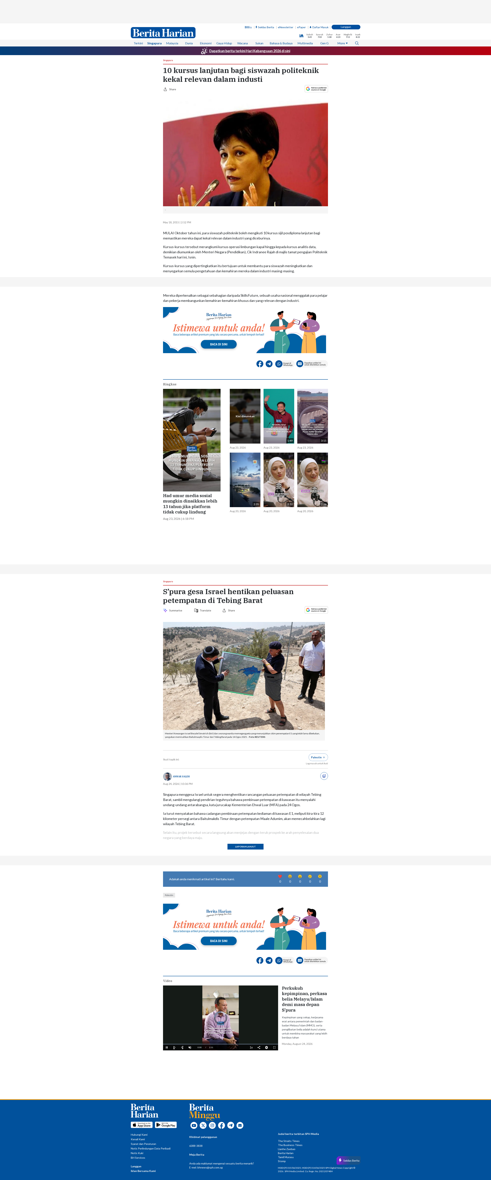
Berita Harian (285, 1153)
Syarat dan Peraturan (143, 1143)
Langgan (346, 26)
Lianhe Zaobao (286, 1149)
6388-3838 (196, 1145)
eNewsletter (285, 27)
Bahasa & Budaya (281, 43)
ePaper (301, 27)
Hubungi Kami (139, 1134)
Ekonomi (206, 43)
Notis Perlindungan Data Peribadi (151, 1148)
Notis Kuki (137, 1153)
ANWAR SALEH (181, 776)
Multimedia (305, 43)
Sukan (259, 43)
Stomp (282, 1161)
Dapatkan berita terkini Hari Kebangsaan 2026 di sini (249, 51)
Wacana (242, 43)
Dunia (189, 43)
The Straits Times (289, 1141)
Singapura (154, 43)
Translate (205, 610)
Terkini (138, 43)
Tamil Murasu (286, 1157)
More (341, 43)
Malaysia (172, 43)
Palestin (169, 895)
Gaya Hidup (224, 43)
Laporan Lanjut (245, 846)
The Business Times (290, 1145)
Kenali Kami (138, 1139)
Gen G (324, 43)
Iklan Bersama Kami (143, 1171)
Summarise (176, 610)
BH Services (138, 1157)
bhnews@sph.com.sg (210, 1167)
